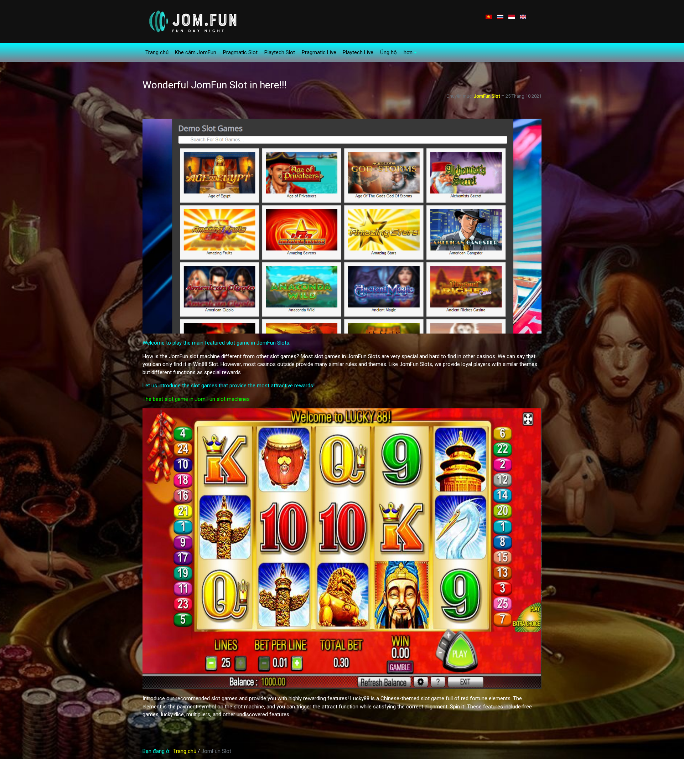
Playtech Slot (279, 52)
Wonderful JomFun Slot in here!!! (214, 85)
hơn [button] (408, 52)
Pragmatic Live (319, 52)
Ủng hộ (388, 52)
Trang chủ (157, 52)
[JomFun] (191, 21)
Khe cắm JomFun (195, 52)
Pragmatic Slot (240, 52)
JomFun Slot (487, 96)
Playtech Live (358, 52)
